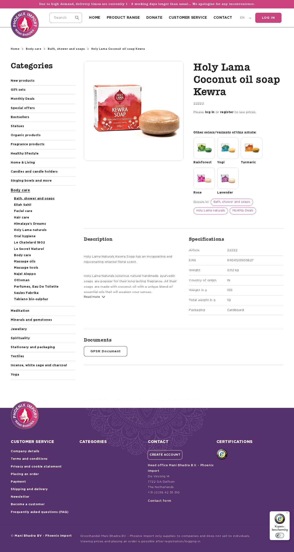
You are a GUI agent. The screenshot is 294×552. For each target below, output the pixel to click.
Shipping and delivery (29, 489)
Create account (165, 454)
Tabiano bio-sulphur (31, 299)
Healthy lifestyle (25, 153)
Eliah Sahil (22, 204)
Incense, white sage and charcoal (39, 365)
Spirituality (20, 338)
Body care (33, 49)
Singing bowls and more (31, 180)
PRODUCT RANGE (123, 17)
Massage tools (26, 267)
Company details (25, 451)
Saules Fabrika (26, 293)
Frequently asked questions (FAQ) (39, 512)
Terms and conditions (29, 458)
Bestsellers (20, 117)
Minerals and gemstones (31, 319)
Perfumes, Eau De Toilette (36, 286)
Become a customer (28, 504)
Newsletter (20, 496)
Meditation (20, 310)
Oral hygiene (25, 236)
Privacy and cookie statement (36, 466)
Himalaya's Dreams (30, 223)
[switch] (279, 535)
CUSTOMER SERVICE (188, 17)
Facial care (23, 211)
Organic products (26, 135)
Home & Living (23, 162)
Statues (17, 126)
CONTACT (223, 17)
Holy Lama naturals (30, 230)
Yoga (15, 374)
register (227, 112)
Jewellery (19, 329)
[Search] (77, 17)
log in (210, 112)
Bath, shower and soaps (66, 49)
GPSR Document (105, 351)
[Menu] (287, 513)
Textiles (17, 356)
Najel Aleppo (25, 274)
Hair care (21, 217)
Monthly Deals (23, 98)
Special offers (23, 108)
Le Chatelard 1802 (29, 242)
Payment (18, 481)
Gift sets (18, 89)
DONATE (154, 17)
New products (22, 80)
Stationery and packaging (33, 347)
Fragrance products (28, 144)
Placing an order (25, 474)
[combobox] (66, 18)
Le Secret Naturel (29, 249)
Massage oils (24, 261)
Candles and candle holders (34, 171)
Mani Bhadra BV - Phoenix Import (43, 535)
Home (15, 49)
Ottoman (21, 280)
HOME (94, 17)
